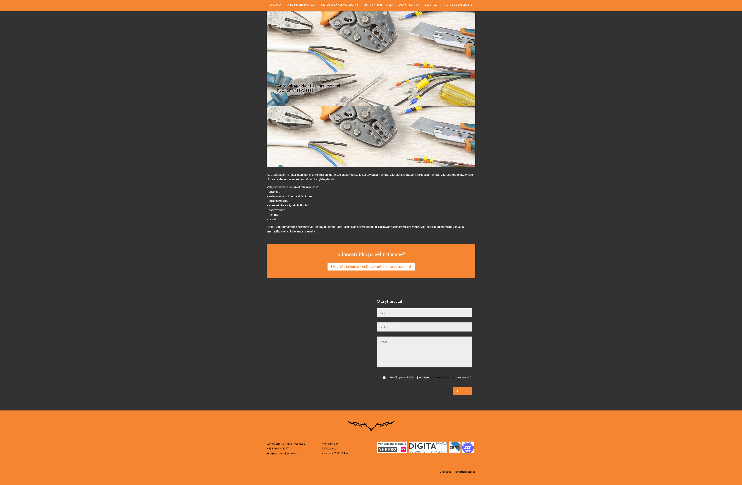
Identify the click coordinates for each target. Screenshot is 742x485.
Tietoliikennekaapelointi (339, 4)
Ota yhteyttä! (409, 4)
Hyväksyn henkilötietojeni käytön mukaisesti (430, 377)
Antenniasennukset (301, 4)
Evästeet (432, 4)
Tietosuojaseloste (458, 4)
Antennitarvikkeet (379, 4)
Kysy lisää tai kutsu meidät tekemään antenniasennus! (371, 266)
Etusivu (275, 4)
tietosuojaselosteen (443, 377)
